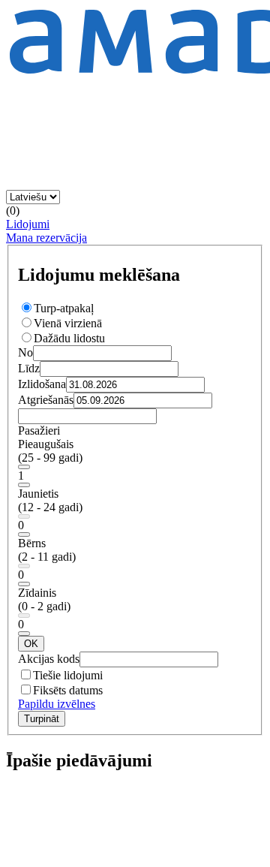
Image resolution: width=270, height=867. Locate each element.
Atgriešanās (46, 399)
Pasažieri (39, 430)
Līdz (29, 368)
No (25, 352)
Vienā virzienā (68, 323)
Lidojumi (28, 224)
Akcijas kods (49, 658)
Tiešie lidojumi (68, 675)
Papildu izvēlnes (56, 703)
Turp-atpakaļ (64, 308)
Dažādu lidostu (69, 338)
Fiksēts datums (68, 690)
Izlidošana (42, 384)
